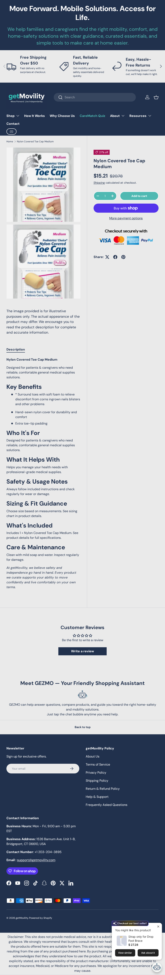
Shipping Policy (97, 780)
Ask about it (148, 952)
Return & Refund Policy (103, 789)
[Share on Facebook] (115, 257)
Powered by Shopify (40, 918)
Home (9, 141)
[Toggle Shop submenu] (17, 115)
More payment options (126, 218)
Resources (137, 116)
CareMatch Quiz (92, 116)
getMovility (22, 918)
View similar (125, 952)
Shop (10, 116)
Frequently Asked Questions (106, 805)
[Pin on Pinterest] (123, 257)
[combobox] (95, 97)
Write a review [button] (82, 651)
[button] (156, 97)
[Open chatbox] (157, 967)
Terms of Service (98, 764)
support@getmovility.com (36, 860)
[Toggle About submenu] (123, 115)
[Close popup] (158, 926)
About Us (92, 756)
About (115, 116)
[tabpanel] (43, 473)
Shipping (99, 182)
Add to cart (139, 196)
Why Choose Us (62, 116)
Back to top (83, 727)
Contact (13, 124)
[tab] (15, 349)
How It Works (34, 116)
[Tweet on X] (107, 257)
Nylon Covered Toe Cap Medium (35, 141)
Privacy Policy (96, 772)
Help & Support (97, 797)
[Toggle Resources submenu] (149, 115)
